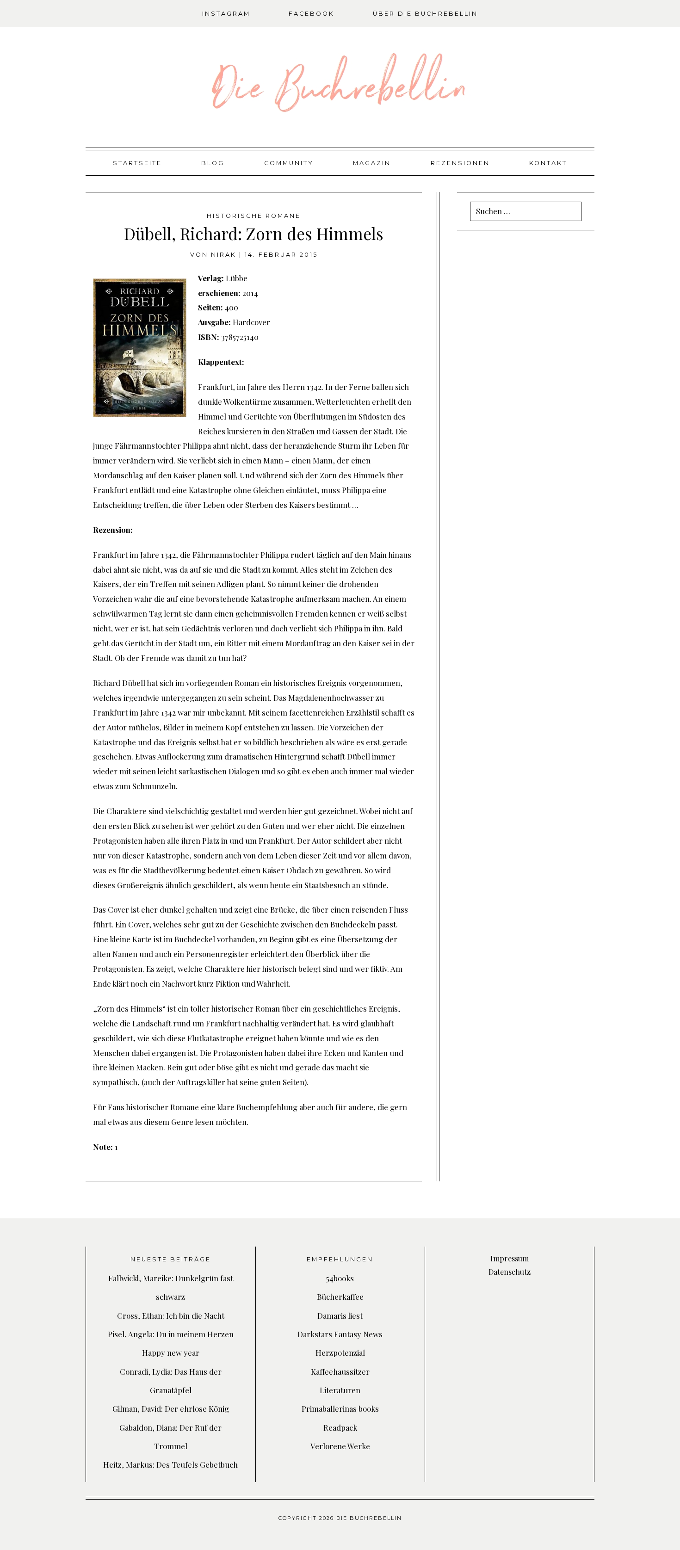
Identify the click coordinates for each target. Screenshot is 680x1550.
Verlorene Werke (340, 1446)
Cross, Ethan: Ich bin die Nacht (170, 1315)
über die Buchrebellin (425, 13)
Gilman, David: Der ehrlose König (170, 1408)
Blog (212, 163)
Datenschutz (509, 1272)
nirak (223, 254)
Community (289, 163)
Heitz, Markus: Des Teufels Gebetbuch (170, 1464)
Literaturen (340, 1390)
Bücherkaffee (340, 1296)
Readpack (340, 1427)
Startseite (137, 163)
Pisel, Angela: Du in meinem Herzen (171, 1334)
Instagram (226, 13)
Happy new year (170, 1352)
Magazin (372, 163)
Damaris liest (340, 1315)
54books (340, 1278)
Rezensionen (460, 163)
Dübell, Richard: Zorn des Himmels (253, 233)
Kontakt (548, 163)
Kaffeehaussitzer (340, 1371)
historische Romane (254, 215)
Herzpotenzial (340, 1352)
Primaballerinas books (340, 1408)
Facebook (311, 13)
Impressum (509, 1258)
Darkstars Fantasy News (340, 1334)
